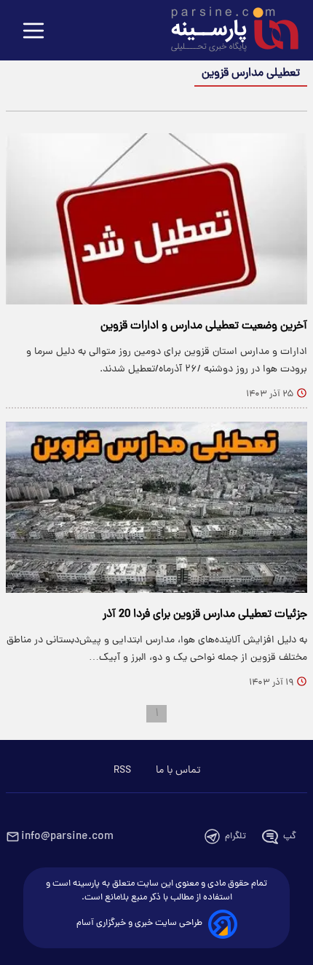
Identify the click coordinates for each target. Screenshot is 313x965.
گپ (289, 836)
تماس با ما (178, 771)
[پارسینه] (227, 31)
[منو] (33, 32)
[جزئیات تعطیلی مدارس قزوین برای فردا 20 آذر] (156, 507)
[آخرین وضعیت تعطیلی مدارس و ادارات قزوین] (156, 218)
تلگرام (235, 836)
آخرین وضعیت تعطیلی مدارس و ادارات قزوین (203, 326)
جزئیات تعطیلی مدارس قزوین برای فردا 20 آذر (205, 614)
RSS (122, 771)
